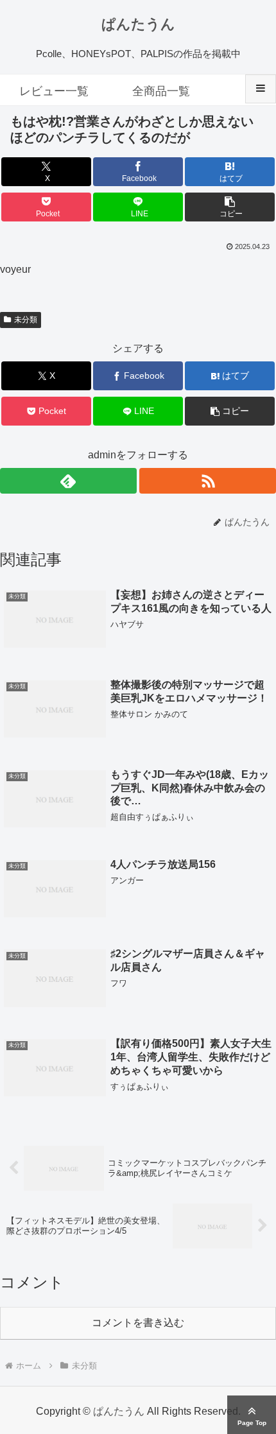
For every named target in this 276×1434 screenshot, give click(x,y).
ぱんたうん (138, 24)
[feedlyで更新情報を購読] (68, 481)
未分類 (25, 319)
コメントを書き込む (138, 1322)
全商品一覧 (161, 91)
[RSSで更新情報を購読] (207, 481)
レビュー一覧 (54, 91)
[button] (230, 207)
